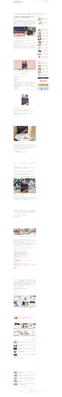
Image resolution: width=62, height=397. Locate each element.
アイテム (26, 13)
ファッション (36, 13)
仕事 (17, 13)
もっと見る (43, 25)
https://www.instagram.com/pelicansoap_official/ (27, 264)
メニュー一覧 (47, 0)
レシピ (37, 0)
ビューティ (40, 0)
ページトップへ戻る (43, 91)
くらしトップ (15, 13)
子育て (34, 0)
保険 (21, 13)
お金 (19, 13)
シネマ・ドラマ (40, 13)
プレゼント (45, 0)
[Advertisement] (31, 7)
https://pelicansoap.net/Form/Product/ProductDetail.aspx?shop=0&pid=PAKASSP (24, 174)
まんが (41, 0)
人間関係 (29, 13)
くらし (36, 0)
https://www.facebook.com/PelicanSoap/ (25, 265)
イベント (31, 13)
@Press (17, 18)
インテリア (23, 13)
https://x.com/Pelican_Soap (25, 263)
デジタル (43, 13)
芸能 (33, 13)
